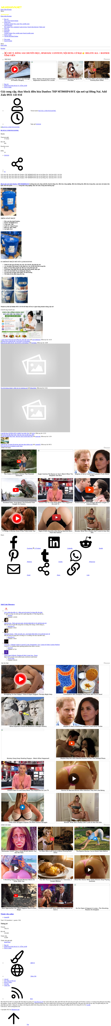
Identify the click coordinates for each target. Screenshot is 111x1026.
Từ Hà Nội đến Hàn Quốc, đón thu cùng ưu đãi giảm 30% (17, 436)
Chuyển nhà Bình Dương (11, 36)
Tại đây (88, 1005)
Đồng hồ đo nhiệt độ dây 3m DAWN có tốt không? (15, 343)
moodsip (10, 615)
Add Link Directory (8, 604)
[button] (2, 11)
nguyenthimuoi (36, 339)
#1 (5, 171)
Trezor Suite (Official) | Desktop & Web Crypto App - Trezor (21, 655)
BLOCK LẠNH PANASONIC (47, 110)
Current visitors (8, 33)
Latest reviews (23, 27)
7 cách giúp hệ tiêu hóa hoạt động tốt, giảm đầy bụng (15, 339)
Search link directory (33, 27)
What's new (7, 22)
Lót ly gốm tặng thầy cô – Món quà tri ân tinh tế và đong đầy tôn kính (23, 612)
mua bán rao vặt (38, 1001)
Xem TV (6, 28)
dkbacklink (33, 388)
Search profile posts (28, 33)
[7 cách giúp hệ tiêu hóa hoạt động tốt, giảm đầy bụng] (22, 338)
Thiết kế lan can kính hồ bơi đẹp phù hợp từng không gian (17, 444)
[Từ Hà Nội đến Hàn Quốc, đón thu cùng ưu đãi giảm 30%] (17, 435)
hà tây (33, 433)
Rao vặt (6, 19)
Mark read (42, 27)
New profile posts (24, 24)
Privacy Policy (8, 982)
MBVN (32, 963)
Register (3, 48)
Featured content (8, 24)
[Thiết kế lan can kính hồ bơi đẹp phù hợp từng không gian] (5, 443)
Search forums (14, 20)
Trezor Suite (11, 658)
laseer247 (10, 647)
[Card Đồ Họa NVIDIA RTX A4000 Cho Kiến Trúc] (35, 432)
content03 (37, 444)
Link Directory (8, 25)
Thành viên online (7, 914)
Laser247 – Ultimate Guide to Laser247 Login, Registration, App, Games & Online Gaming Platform (32, 644)
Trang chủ (7, 985)
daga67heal (7, 942)
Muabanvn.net (15, 1009)
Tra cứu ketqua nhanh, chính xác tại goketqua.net (14, 388)
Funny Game (7, 34)
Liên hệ (6, 979)
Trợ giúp (6, 984)
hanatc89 (6, 917)
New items (7, 27)
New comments (14, 27)
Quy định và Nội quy (10, 981)
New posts (7, 20)
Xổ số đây (7, 30)
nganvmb (37, 436)
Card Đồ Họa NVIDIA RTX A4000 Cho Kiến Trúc (15, 433)
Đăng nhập (4, 45)
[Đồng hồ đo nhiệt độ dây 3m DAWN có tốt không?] (15, 341)
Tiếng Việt (33, 976)
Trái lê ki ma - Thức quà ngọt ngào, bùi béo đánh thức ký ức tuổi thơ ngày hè (25, 623)
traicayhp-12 (11, 626)
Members (6, 31)
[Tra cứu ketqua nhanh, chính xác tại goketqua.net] (35, 386)
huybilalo (34, 343)
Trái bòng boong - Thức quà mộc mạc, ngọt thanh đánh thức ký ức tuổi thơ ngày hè (27, 634)
